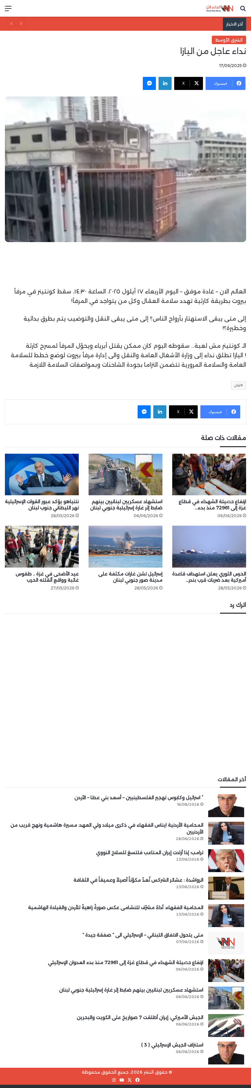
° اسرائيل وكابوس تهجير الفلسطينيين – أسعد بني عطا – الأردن (139, 797)
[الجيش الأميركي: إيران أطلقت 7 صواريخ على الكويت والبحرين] (226, 1025)
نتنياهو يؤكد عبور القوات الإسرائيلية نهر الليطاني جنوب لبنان (42, 505)
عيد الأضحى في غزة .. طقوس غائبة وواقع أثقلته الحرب (47, 577)
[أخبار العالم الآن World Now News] (219, 8)
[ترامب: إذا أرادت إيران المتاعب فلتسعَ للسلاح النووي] (226, 860)
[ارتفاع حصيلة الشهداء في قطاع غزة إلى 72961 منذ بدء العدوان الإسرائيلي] (209, 474)
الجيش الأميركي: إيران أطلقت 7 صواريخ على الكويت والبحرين (140, 1017)
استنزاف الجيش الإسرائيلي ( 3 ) (172, 1045)
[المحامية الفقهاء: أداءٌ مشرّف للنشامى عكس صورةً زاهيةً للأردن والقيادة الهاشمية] (226, 915)
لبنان (237, 385)
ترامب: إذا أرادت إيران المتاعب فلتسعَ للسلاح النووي (149, 852)
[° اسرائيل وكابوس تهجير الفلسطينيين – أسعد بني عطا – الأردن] (226, 805)
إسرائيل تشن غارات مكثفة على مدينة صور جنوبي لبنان (130, 577)
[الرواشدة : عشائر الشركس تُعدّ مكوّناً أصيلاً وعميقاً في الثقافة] (226, 888)
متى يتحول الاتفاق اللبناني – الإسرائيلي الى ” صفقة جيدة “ (142, 935)
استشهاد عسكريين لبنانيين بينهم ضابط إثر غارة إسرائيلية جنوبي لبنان (126, 505)
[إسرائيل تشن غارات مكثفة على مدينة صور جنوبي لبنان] (125, 546)
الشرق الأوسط (229, 40)
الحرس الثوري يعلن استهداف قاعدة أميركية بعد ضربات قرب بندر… (209, 577)
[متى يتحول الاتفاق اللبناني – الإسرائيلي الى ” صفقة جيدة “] (226, 943)
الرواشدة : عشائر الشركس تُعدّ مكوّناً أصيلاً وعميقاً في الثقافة (160, 24)
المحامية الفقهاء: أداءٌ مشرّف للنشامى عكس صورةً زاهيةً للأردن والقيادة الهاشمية (115, 907)
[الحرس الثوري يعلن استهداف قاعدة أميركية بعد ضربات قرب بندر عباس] (209, 546)
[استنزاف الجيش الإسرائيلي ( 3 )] (226, 1053)
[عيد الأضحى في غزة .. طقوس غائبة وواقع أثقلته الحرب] (42, 546)
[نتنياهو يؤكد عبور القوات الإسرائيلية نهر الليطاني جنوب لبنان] (42, 474)
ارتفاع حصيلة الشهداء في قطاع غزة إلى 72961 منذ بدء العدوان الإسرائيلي (125, 962)
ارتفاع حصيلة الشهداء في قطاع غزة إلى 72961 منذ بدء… (212, 505)
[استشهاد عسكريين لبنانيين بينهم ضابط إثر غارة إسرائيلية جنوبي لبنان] (125, 474)
